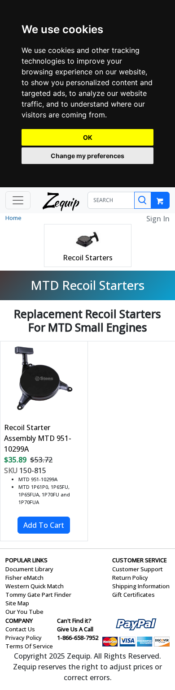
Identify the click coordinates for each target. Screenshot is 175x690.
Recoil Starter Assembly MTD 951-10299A (37, 438)
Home (13, 218)
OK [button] (87, 137)
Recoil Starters (88, 258)
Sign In (158, 219)
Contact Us (20, 629)
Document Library (29, 569)
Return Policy (130, 578)
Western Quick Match (34, 586)
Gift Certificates (133, 595)
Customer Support (137, 569)
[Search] (142, 200)
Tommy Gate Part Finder (38, 595)
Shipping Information (141, 586)
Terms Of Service (29, 646)
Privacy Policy (23, 638)
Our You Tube (24, 612)
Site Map (17, 603)
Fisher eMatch (24, 578)
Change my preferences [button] (87, 156)
